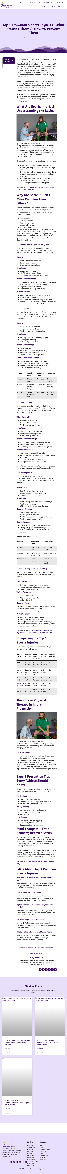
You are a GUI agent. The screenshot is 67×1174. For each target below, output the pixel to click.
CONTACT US (59, 2)
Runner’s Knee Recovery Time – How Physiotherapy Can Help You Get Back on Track (35, 631)
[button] (12, 60)
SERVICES (32, 2)
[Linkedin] (52, 969)
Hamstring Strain (20, 685)
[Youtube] (49, 969)
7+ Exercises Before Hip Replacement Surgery (35, 862)
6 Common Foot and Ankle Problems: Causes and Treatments (35, 188)
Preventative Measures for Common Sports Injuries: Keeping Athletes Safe (17, 1102)
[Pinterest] (55, 969)
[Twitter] (43, 969)
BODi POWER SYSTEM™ (46, 2)
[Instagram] (46, 969)
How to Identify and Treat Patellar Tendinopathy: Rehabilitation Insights (17, 1042)
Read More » (8, 1048)
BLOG (44, 6)
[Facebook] (40, 969)
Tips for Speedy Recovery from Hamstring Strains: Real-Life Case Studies (48, 1042)
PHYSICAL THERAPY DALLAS (56, 6)
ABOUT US (23, 2)
